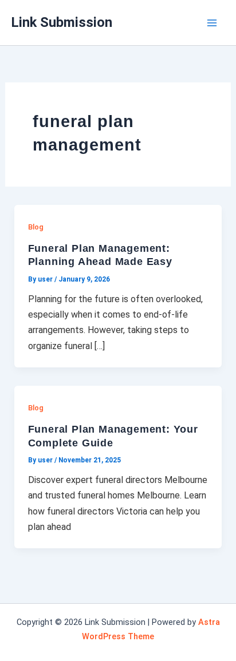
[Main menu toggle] (212, 22)
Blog (36, 227)
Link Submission (61, 22)
